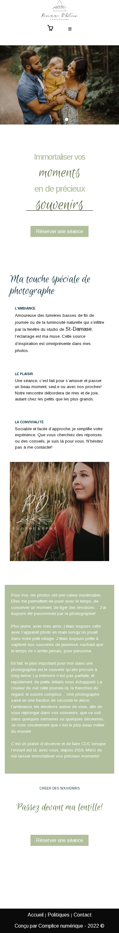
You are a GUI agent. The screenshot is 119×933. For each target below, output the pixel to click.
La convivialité (29, 422)
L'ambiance (25, 308)
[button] (52, 119)
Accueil (35, 914)
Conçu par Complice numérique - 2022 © (59, 926)
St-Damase (78, 329)
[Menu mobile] (70, 29)
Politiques (58, 914)
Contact (83, 914)
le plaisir (24, 374)
